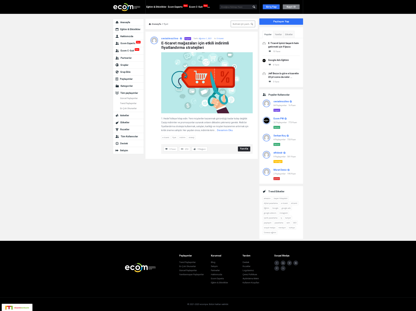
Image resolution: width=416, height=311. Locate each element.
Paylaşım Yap (281, 21)
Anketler (124, 115)
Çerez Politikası (250, 274)
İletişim (124, 150)
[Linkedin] (283, 263)
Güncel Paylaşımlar (129, 98)
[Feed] (283, 268)
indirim (182, 137)
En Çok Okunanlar (128, 108)
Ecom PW (278, 118)
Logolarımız (248, 270)
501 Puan (291, 156)
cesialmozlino (169, 38)
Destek (124, 143)
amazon (267, 198)
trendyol (282, 227)
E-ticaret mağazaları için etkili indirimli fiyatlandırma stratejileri (195, 45)
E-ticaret (220, 38)
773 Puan (292, 122)
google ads (286, 208)
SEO (295, 222)
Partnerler (126, 58)
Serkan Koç (279, 135)
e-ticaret (165, 137)
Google (275, 208)
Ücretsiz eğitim (270, 232)
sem (288, 222)
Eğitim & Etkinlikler (156, 7)
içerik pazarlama (270, 218)
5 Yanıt (276, 81)
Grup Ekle (125, 72)
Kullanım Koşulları (251, 282)
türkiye (292, 227)
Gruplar (124, 65)
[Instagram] (295, 263)
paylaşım (267, 222)
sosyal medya (269, 227)
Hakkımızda (126, 36)
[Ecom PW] (129, 7)
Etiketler (289, 34)
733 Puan (291, 139)
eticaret (294, 203)
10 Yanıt (276, 51)
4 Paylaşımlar (279, 139)
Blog (213, 262)
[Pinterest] (276, 268)
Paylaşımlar (126, 79)
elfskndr (278, 152)
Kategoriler (127, 86)
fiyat (174, 137)
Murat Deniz (280, 170)
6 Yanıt (276, 64)
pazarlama (279, 222)
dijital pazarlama (271, 203)
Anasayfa (125, 22)
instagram (284, 213)
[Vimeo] (289, 263)
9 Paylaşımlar (279, 156)
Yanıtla (244, 148)
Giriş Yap (271, 7)
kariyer (288, 218)
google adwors (270, 213)
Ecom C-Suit (198, 6)
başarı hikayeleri (280, 198)
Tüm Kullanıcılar (129, 136)
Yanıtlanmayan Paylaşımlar (191, 274)
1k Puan (292, 105)
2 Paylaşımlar (279, 173)
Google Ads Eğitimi (278, 60)
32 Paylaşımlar (280, 122)
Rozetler (125, 129)
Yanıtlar (278, 34)
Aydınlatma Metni (251, 278)
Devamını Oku (225, 130)
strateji (191, 137)
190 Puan (291, 173)
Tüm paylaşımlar (129, 93)
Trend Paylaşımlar (128, 103)
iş (281, 218)
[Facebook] (276, 263)
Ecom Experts (177, 6)
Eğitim (266, 208)
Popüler (268, 34)
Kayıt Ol (291, 7)
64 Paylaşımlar (280, 105)
